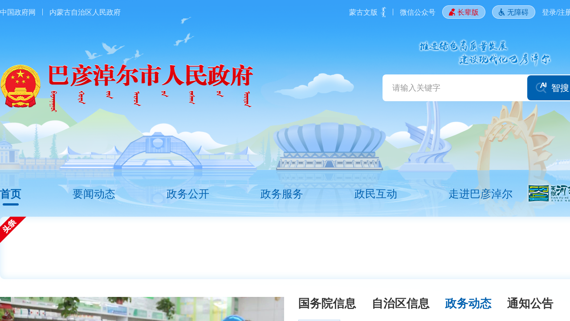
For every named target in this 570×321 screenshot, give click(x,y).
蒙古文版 (363, 12)
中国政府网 (18, 12)
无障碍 (518, 12)
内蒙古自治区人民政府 (85, 12)
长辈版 (468, 12)
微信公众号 (418, 12)
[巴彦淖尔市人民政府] (126, 88)
